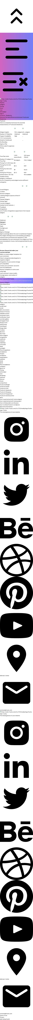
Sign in (2, 113)
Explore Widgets (4, 282)
